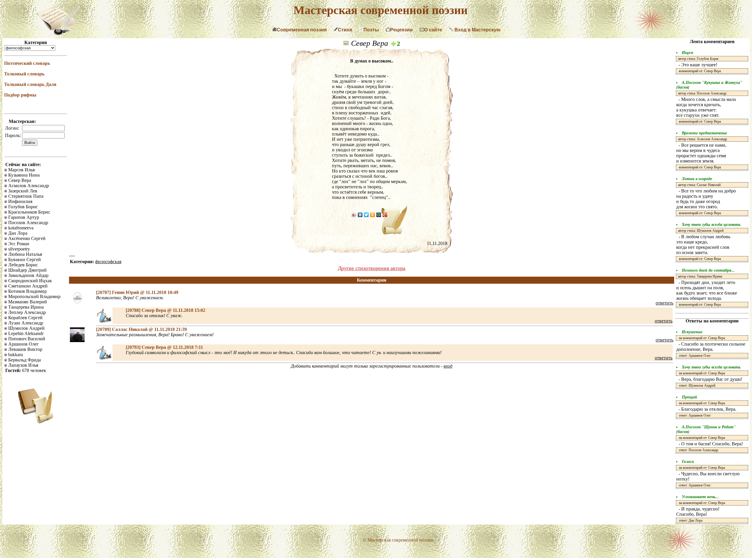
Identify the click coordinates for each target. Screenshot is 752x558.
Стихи (345, 29)
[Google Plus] (385, 215)
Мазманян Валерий (27, 301)
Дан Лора (17, 233)
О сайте (433, 29)
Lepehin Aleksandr (25, 333)
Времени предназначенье (704, 133)
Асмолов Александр (28, 185)
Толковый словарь (24, 73)
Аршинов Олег (23, 343)
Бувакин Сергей (24, 259)
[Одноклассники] (373, 215)
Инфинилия (19, 201)
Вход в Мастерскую (477, 29)
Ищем (687, 52)
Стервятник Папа (25, 196)
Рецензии (401, 29)
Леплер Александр (26, 312)
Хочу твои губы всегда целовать (711, 224)
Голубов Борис (22, 206)
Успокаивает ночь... (700, 497)
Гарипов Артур (23, 217)
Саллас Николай (130, 329)
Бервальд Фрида (24, 359)
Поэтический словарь (27, 63)
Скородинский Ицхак (29, 280)
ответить (664, 302)
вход (448, 365)
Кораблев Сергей (25, 317)
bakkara (15, 354)
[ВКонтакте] (360, 215)
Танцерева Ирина (25, 307)
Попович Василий (26, 338)
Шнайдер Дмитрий (27, 270)
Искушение (692, 332)
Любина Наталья (24, 254)
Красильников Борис (28, 211)
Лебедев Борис (22, 264)
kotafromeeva (20, 227)
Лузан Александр (25, 322)
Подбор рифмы (20, 94)
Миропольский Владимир (34, 296)
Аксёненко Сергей (26, 238)
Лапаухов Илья (22, 365)
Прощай (689, 397)
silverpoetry (18, 248)
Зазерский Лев (22, 190)
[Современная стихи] (58, 33)
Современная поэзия (302, 29)
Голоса (688, 461)
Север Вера (19, 180)
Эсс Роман (18, 243)
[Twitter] (366, 215)
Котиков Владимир (27, 291)
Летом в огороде (697, 179)
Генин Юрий (126, 292)
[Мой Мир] (379, 215)
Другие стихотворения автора (371, 268)
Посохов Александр (27, 222)
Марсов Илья (21, 169)
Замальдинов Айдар (27, 275)
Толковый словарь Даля (30, 84)
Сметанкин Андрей (27, 285)
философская (108, 261)
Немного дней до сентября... (708, 270)
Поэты (371, 29)
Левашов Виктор (24, 349)
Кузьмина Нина (23, 175)
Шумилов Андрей (26, 328)
